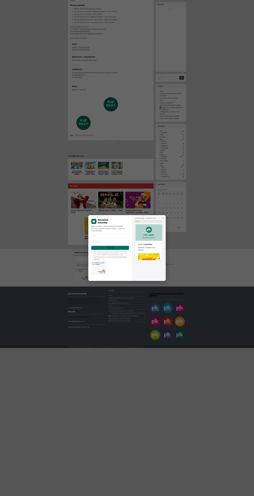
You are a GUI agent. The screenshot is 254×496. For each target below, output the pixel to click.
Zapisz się (110, 248)
